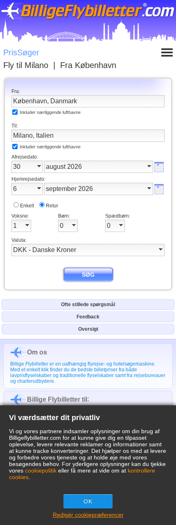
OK (88, 501)
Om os (37, 352)
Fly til (25, 65)
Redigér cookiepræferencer (88, 514)
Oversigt (88, 329)
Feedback (88, 317)
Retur (52, 206)
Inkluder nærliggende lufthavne (50, 112)
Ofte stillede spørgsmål (88, 304)
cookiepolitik (40, 470)
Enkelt (27, 206)
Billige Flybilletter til (57, 399)
